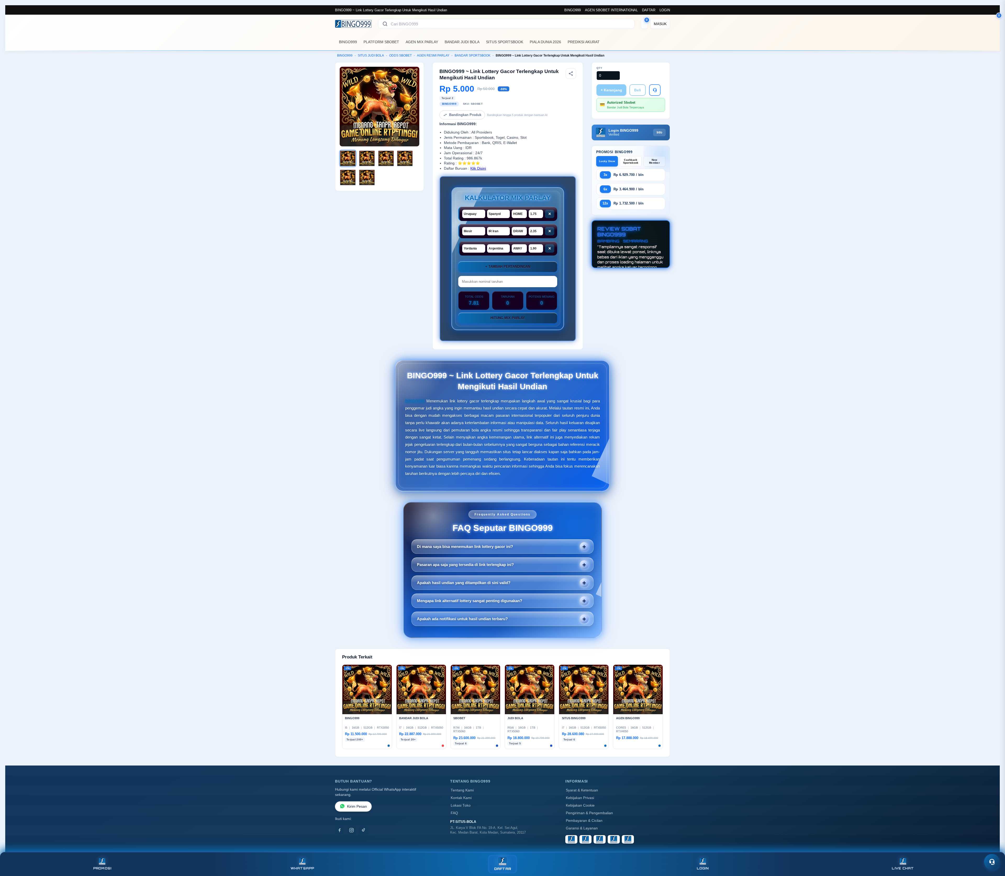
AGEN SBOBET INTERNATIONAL (611, 10)
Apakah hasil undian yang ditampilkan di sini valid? (463, 582)
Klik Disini (478, 168)
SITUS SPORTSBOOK (504, 42)
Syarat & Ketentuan (582, 790)
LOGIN (665, 10)
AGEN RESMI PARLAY (433, 55)
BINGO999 (572, 10)
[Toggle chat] (992, 862)
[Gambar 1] (347, 158)
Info (659, 132)
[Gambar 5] (347, 177)
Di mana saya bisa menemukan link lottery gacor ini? (465, 546)
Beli (637, 90)
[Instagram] (351, 830)
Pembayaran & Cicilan (584, 821)
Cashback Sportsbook (631, 161)
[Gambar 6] (367, 177)
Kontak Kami (461, 798)
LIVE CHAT (903, 868)
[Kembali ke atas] (993, 849)
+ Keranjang (611, 90)
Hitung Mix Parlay (507, 318)
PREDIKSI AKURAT (584, 42)
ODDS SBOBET (400, 55)
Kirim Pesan (357, 806)
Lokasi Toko (461, 805)
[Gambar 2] (367, 158)
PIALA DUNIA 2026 (545, 42)
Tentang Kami (462, 790)
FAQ (454, 813)
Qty (599, 67)
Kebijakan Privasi (580, 798)
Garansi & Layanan (582, 828)
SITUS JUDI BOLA (371, 55)
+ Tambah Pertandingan (507, 267)
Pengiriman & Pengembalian (589, 813)
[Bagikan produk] (571, 73)
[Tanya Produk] (655, 90)
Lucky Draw (607, 161)
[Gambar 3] (386, 158)
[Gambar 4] (405, 158)
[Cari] (385, 23)
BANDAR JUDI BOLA (462, 42)
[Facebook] (339, 830)
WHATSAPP (302, 868)
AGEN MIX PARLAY (422, 42)
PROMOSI (102, 868)
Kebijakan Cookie (580, 805)
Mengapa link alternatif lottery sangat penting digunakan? (469, 600)
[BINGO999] (353, 24)
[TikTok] (363, 830)
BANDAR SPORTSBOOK (472, 55)
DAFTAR (648, 10)
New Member (654, 161)
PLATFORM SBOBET (381, 42)
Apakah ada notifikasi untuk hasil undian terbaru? (462, 619)
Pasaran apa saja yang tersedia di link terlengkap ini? (465, 564)
